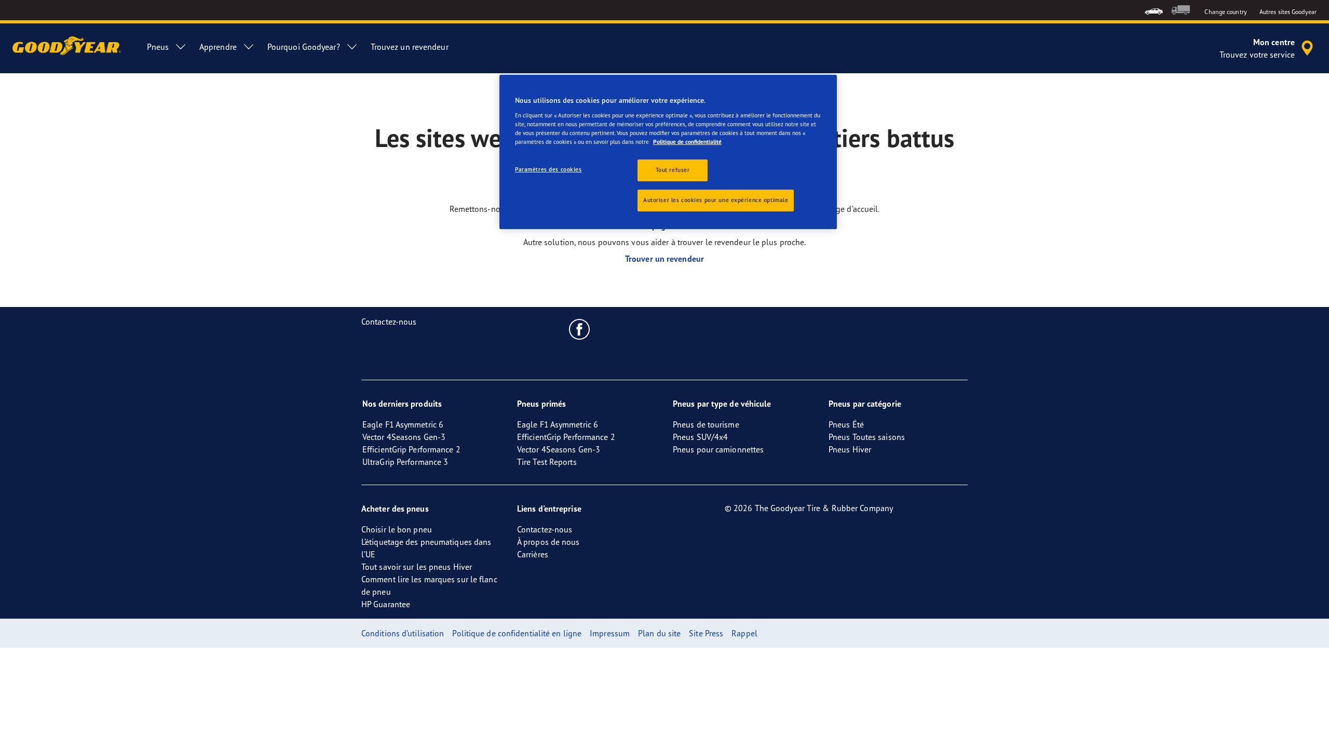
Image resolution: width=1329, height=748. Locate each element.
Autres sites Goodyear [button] (1288, 12)
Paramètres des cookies (548, 169)
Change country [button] (1225, 12)
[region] (668, 152)
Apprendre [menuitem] (218, 47)
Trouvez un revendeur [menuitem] (410, 47)
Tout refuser (673, 169)
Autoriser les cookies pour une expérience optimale (715, 200)
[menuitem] (1154, 10)
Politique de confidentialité (687, 141)
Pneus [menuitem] (158, 47)
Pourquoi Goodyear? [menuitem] (303, 47)
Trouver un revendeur (664, 258)
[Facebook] (579, 328)
